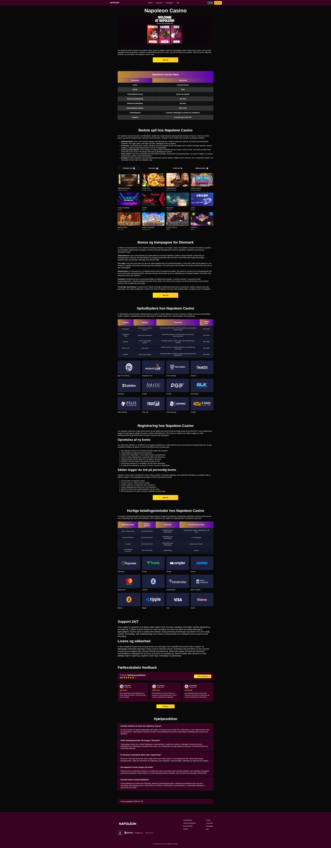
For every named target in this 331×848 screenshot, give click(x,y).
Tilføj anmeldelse (202, 676)
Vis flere (165, 706)
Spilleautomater (200, 168)
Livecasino (152, 168)
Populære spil (127, 168)
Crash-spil (176, 168)
